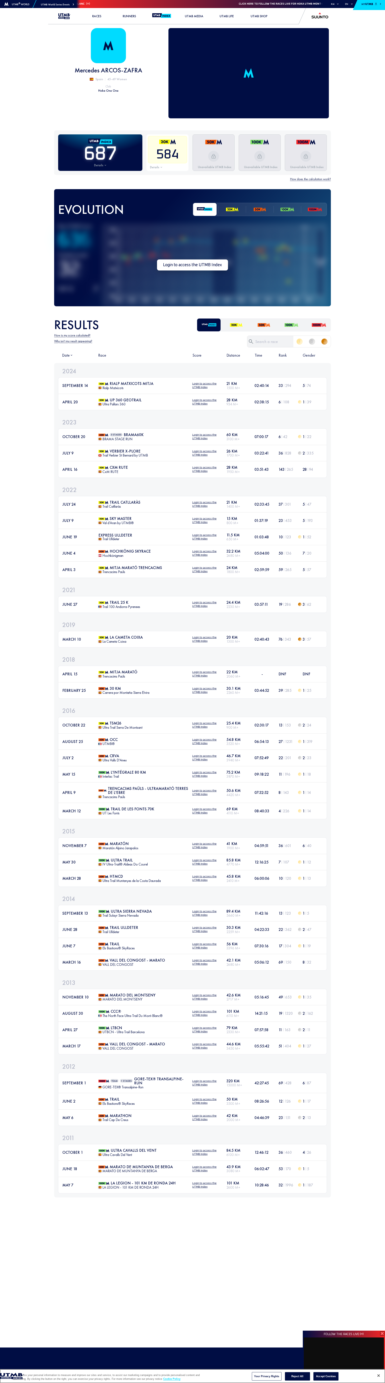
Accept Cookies (326, 1376)
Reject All (297, 1376)
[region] (192, 1376)
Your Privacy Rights (266, 1376)
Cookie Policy (171, 1378)
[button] (57, 4)
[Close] (378, 1375)
